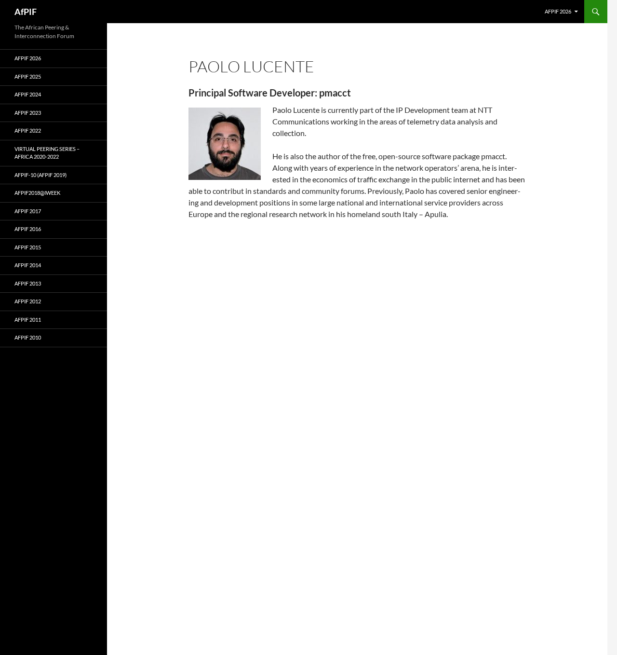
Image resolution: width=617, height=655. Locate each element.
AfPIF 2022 (27, 130)
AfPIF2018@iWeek (37, 193)
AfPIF (25, 11)
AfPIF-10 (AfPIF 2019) (40, 175)
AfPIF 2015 (27, 247)
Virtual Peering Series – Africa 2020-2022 (47, 153)
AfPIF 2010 (27, 337)
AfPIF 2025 (27, 76)
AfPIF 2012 (27, 301)
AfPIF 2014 (27, 265)
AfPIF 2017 (27, 211)
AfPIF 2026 (558, 11)
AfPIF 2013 (27, 283)
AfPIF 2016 (27, 229)
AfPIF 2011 (27, 319)
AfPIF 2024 (27, 94)
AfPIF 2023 (27, 112)
